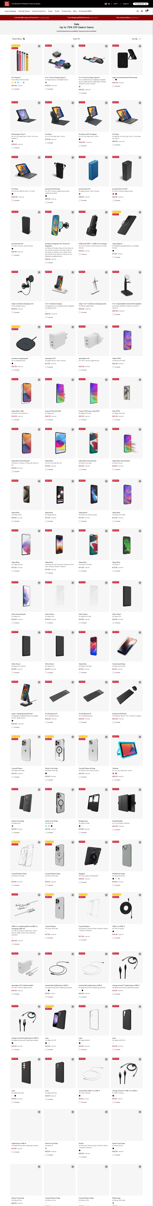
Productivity (66, 11)
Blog (74, 11)
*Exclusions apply (44, 17)
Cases (50, 11)
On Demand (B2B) (85, 11)
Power (57, 11)
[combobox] (107, 4)
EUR (115, 4)
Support (126, 4)
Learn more (93, 17)
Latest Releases (10, 11)
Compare (16, 89)
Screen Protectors (39, 11)
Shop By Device (24, 11)
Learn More (134, 17)
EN (109, 4)
